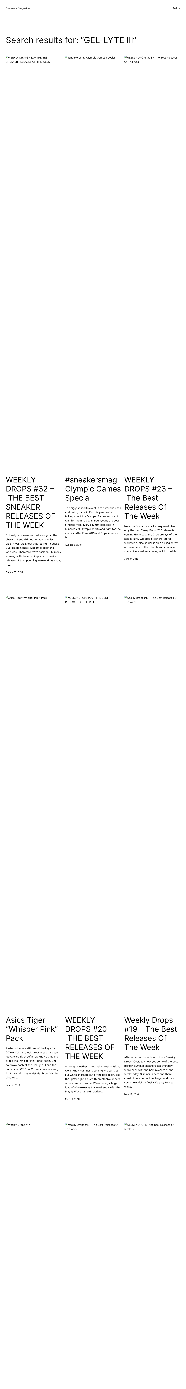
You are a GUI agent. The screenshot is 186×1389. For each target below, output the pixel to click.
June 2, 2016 (13, 1085)
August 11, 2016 (14, 572)
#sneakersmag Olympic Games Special (93, 489)
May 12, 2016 (131, 1094)
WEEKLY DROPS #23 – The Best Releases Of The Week (148, 498)
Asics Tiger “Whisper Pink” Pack (32, 1029)
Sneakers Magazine (18, 8)
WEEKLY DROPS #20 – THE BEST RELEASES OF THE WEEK (90, 1038)
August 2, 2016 (73, 544)
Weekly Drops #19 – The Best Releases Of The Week (150, 1034)
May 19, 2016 (72, 1099)
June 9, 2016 (131, 558)
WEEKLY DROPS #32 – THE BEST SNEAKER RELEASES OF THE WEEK (31, 502)
